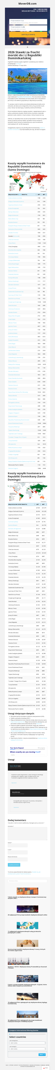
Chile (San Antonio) (13, 239)
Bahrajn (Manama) (13, 212)
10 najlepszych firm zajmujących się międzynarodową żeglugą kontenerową (27, 1003)
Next (41, 1054)
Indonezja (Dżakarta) (14, 309)
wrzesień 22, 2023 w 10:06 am (18, 793)
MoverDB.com (27, 3)
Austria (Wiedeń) (12, 525)
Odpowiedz (14, 782)
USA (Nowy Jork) (12, 458)
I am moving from (13, 1040)
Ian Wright (18, 63)
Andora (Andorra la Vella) (15, 198)
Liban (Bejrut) (12, 347)
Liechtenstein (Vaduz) (14, 350)
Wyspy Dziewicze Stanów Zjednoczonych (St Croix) (21, 461)
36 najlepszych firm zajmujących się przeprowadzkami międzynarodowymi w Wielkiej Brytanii (25, 1020)
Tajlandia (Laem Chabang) (15, 434)
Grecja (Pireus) (12, 288)
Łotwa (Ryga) (11, 343)
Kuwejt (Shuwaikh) (13, 340)
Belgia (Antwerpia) (13, 215)
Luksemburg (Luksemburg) (15, 357)
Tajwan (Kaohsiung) (13, 430)
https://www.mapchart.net (18, 722)
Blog (7, 1065)
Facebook (43, 1065)
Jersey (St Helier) (12, 330)
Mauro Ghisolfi (13, 766)
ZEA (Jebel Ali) (12, 444)
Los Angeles (14, 454)
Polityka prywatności (24, 1065)
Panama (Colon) (12, 388)
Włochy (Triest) (12, 323)
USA (9, 454)
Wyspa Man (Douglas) (14, 316)
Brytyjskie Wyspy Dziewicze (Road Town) (19, 226)
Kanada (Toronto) (13, 232)
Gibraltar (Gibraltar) (13, 284)
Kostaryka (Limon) (13, 253)
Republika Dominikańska (24, 97)
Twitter (47, 1065)
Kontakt (16, 1065)
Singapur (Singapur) (13, 413)
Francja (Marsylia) (13, 278)
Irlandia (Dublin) (12, 312)
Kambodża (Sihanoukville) (15, 229)
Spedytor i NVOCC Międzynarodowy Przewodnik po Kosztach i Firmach (27, 967)
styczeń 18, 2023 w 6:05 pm (15, 767)
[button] (41, 194)
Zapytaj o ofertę (28, 35)
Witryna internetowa (12, 856)
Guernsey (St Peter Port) (14, 295)
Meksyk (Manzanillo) (13, 368)
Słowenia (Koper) (12, 416)
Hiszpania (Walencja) (13, 427)
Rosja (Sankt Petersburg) (15, 406)
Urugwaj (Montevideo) (14, 451)
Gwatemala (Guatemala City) (15, 291)
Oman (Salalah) (12, 382)
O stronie (11, 1065)
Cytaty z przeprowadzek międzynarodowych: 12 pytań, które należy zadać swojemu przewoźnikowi (27, 985)
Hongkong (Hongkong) (14, 302)
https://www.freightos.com (18, 731)
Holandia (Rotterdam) (14, 375)
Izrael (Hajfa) (11, 319)
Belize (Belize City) (13, 219)
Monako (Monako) (13, 371)
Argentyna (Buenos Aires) (15, 205)
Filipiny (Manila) (12, 395)
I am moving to (12, 1046)
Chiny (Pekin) (11, 243)
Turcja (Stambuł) (12, 440)
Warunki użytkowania (35, 1065)
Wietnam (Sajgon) (13, 468)
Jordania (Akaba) (12, 333)
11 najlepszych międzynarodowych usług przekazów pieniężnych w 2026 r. (24, 932)
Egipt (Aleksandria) (13, 267)
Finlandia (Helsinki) (13, 274)
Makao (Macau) (12, 361)
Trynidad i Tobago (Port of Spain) (17, 437)
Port (20, 194)
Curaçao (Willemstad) (14, 260)
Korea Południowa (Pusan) (15, 423)
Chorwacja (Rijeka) (13, 257)
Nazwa (10, 842)
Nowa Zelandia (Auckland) (15, 378)
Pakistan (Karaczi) (13, 385)
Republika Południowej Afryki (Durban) (18, 420)
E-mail (10, 849)
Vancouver (16, 236)
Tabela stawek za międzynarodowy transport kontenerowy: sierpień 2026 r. (27, 897)
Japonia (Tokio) (12, 326)
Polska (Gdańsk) (12, 399)
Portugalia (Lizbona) (13, 402)
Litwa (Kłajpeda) (12, 354)
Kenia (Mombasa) (13, 336)
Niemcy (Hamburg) (13, 281)
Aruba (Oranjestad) (13, 208)
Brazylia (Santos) (12, 222)
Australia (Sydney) (13, 522)
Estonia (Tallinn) (12, 271)
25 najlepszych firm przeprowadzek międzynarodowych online (27, 915)
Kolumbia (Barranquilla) (14, 250)
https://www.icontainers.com (37, 729)
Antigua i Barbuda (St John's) (16, 201)
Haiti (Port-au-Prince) (14, 298)
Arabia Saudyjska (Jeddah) (15, 409)
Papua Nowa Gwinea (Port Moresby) (18, 392)
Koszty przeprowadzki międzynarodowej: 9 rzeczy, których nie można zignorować (26, 949)
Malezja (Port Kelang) (14, 364)
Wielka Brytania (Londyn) (15, 447)
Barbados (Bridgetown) (14, 528)
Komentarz (11, 826)
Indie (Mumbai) (12, 305)
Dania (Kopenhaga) (13, 264)
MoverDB (38, 723)
